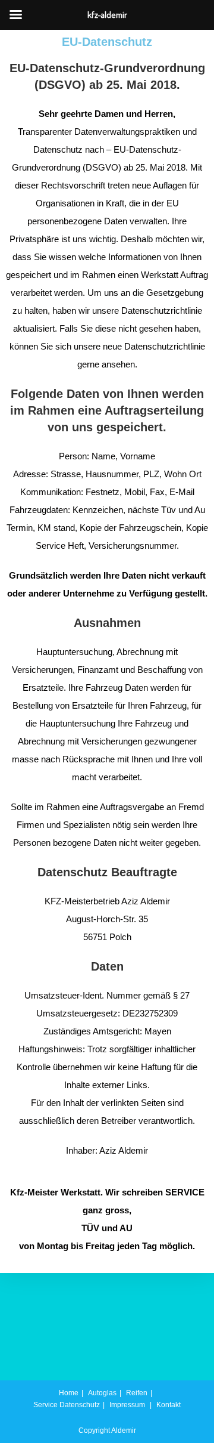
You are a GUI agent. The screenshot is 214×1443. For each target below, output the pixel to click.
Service (45, 1405)
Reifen (136, 1393)
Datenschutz (79, 1405)
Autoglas (102, 1393)
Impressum (127, 1405)
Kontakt (168, 1405)
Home (68, 1393)
